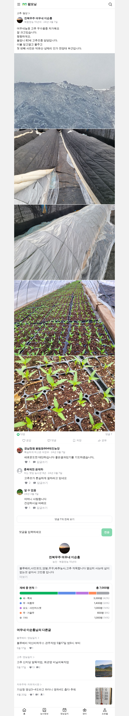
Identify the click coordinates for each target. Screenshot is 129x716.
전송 (106, 532)
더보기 (24, 576)
